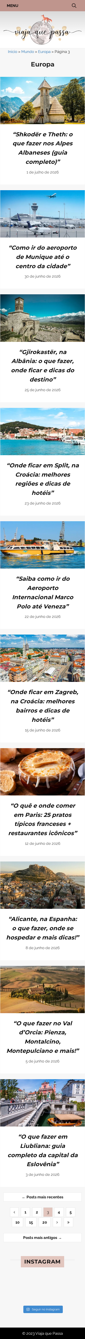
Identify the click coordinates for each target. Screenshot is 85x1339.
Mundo (27, 51)
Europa (44, 51)
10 (17, 1222)
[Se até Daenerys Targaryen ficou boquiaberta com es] (65, 1296)
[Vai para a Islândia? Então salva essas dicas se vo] (42, 1296)
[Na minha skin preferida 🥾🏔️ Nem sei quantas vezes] (20, 1282)
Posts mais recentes (42, 1197)
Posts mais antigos (42, 1237)
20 (44, 1222)
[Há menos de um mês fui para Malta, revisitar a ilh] (65, 1282)
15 (31, 1222)
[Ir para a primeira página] (57, 1222)
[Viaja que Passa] (42, 29)
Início (12, 51)
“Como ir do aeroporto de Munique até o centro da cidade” (42, 257)
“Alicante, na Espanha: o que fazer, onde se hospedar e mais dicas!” (42, 928)
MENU (12, 5)
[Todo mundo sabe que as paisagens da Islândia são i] (20, 1296)
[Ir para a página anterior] (14, 1212)
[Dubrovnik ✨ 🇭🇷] (42, 1282)
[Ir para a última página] (68, 1222)
